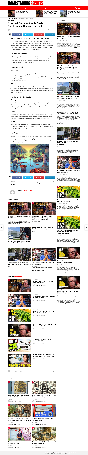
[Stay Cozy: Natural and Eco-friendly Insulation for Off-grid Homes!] (19, 387)
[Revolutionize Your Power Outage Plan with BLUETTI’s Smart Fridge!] (19, 360)
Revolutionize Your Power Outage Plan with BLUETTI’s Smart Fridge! (43, 355)
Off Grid (20, 223)
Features (25, 221)
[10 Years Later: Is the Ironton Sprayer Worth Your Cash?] (19, 345)
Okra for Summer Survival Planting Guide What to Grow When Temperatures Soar (67, 231)
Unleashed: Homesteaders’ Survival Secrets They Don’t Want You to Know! (19, 419)
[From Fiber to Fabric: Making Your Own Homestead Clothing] (44, 387)
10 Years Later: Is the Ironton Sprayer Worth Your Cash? (42, 340)
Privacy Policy (67, 453)
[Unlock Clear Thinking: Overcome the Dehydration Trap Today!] (19, 330)
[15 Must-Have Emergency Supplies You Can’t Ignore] (44, 410)
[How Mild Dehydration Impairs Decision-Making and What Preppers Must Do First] (68, 282)
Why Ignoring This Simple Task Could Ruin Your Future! (43, 263)
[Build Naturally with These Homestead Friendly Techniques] (44, 434)
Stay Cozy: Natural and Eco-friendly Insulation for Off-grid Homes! (18, 396)
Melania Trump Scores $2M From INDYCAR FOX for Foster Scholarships (19, 263)
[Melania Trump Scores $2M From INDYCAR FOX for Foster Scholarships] (19, 254)
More (76, 47)
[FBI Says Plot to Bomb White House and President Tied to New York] (63, 13)
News (17, 223)
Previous (8, 13)
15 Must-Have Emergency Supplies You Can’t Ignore (42, 419)
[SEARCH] (76, 8)
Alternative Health (12, 221)
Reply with (54, 371)
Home (10, 8)
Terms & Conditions (60, 453)
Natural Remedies (12, 223)
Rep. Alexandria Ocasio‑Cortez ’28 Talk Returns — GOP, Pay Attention (42, 228)
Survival (49, 8)
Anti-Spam (47, 453)
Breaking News (20, 221)
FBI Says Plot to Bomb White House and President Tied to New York (74, 12)
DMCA (74, 452)
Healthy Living (43, 8)
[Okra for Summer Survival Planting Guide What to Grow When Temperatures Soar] (68, 222)
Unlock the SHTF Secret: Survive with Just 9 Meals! (22, 12)
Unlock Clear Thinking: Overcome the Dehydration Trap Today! (44, 325)
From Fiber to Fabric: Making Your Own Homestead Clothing (44, 396)
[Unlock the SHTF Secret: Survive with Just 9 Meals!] (11, 13)
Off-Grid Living (23, 8)
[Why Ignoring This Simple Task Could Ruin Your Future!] (44, 254)
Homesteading (15, 8)
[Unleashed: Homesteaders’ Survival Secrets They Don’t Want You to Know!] (19, 410)
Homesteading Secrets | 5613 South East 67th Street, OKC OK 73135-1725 (58, 452)
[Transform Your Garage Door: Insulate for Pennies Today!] (19, 434)
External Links (52, 453)
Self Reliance (35, 8)
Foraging (10, 222)
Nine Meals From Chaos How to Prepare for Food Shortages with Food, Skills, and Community (50, 13)
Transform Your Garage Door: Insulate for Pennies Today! (19, 442)
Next (79, 13)
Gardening (29, 8)
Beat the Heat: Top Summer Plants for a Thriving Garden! (43, 312)
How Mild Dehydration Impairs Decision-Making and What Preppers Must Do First (68, 291)
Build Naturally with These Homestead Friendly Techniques (44, 442)
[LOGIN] (79, 8)
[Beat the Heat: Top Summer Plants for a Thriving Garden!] (19, 315)
